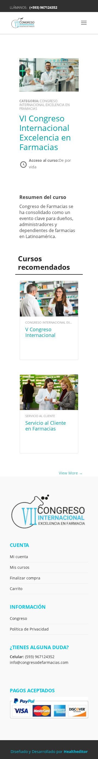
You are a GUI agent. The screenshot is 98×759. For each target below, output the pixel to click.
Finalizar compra (25, 578)
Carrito (16, 588)
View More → (71, 473)
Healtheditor (76, 751)
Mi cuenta (19, 556)
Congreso (18, 618)
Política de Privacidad (29, 629)
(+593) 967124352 (43, 7)
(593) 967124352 (39, 656)
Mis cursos (19, 567)
